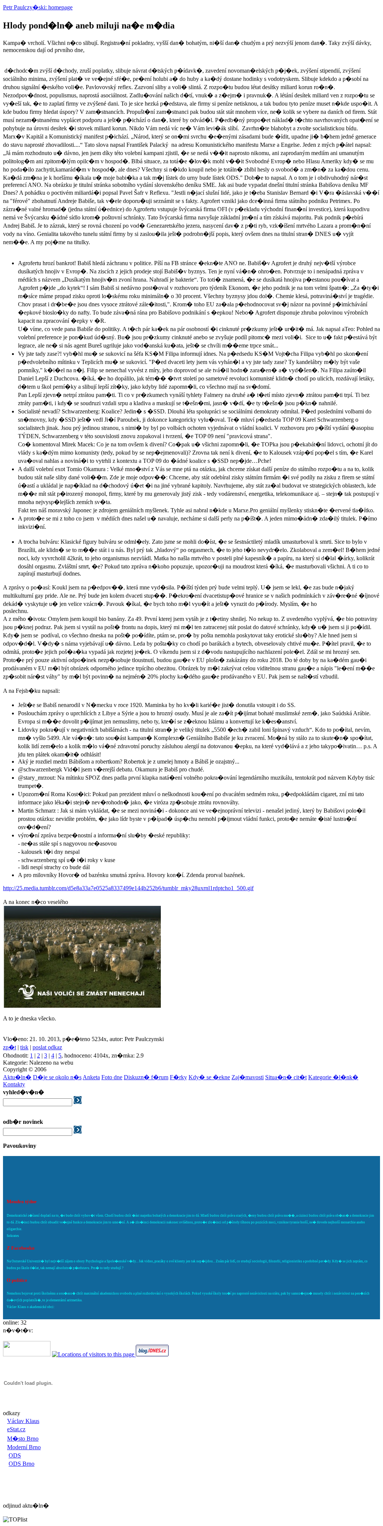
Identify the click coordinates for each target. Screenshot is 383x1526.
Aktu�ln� (17, 1077)
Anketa (91, 1077)
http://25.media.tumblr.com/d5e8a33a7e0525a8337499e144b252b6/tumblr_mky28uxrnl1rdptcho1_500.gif (128, 888)
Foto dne (111, 1077)
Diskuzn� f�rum (146, 1077)
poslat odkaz (47, 1047)
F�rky (178, 1077)
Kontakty (14, 1084)
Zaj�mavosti (248, 1077)
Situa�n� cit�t (286, 1077)
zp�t (9, 1047)
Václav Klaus (23, 1421)
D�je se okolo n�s (57, 1077)
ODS (15, 1455)
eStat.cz (16, 1429)
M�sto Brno (23, 1438)
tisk (24, 1047)
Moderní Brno (24, 1447)
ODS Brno (21, 1463)
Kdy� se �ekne (209, 1077)
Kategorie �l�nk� (333, 1077)
